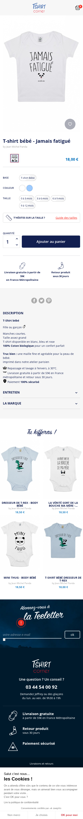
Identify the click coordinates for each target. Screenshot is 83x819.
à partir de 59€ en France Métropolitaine (49, 716)
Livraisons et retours (41, 763)
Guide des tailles (66, 218)
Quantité (8, 233)
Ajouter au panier (50, 241)
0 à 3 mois (26, 198)
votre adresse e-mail (16, 635)
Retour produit (60, 274)
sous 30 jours (35, 731)
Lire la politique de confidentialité (21, 802)
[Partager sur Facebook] (34, 300)
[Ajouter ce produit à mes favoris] (70, 124)
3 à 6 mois (42, 198)
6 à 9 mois (58, 198)
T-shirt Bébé (28, 178)
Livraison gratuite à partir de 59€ (22, 276)
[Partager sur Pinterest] (49, 300)
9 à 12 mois (27, 205)
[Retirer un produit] (17, 245)
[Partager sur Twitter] (41, 300)
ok (72, 635)
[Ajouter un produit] (17, 239)
